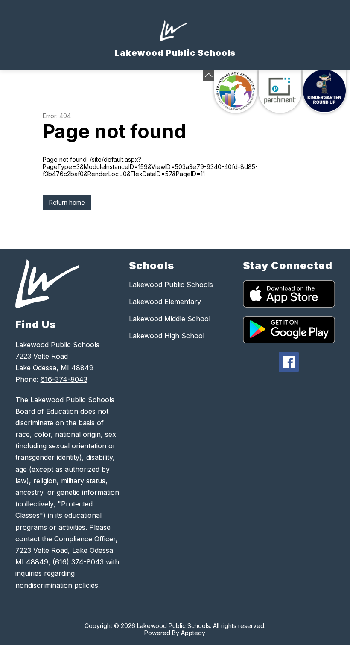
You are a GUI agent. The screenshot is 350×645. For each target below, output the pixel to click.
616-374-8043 (64, 379)
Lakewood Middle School (169, 318)
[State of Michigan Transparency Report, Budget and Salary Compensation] (235, 91)
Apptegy (193, 632)
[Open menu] (22, 35)
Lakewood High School (166, 335)
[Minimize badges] (208, 75)
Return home (67, 202)
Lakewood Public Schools (171, 284)
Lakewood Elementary (165, 301)
